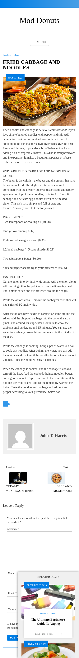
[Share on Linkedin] (38, 404)
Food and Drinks (11, 55)
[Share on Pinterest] (30, 404)
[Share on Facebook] (22, 404)
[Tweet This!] (14, 404)
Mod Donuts (39, 20)
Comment (13, 529)
